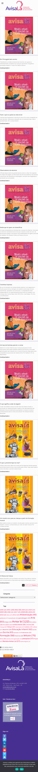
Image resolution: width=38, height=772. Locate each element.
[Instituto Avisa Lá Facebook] (4, 736)
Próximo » (34, 585)
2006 (10, 612)
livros (3, 639)
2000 (3, 610)
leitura (30, 635)
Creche (30, 625)
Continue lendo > (5, 68)
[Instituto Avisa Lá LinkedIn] (4, 743)
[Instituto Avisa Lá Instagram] (4, 746)
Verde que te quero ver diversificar (11, 227)
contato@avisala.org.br (9, 687)
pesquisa (27, 638)
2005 (3, 612)
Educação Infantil (22, 629)
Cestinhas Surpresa (6, 284)
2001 (10, 610)
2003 (25, 610)
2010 (3, 615)
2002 (17, 610)
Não (21, 769)
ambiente (4, 618)
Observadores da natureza (8, 170)
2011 (9, 615)
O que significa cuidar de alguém (10, 404)
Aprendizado (13, 618)
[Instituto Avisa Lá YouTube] (4, 750)
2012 (15, 615)
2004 (31, 610)
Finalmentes (26, 632)
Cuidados (28, 627)
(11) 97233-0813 (10, 689)
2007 (17, 612)
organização (17, 638)
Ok (17, 769)
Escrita (8, 632)
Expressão (17, 632)
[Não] (36, 766)
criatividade (19, 627)
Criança (3, 627)
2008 (24, 612)
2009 (31, 612)
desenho (7, 629)
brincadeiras (7, 624)
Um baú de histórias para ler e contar (11, 345)
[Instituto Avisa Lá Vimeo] (4, 753)
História (19, 636)
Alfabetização (28, 614)
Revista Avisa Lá (11, 641)
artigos (8, 622)
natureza (9, 638)
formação (7, 635)
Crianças (11, 627)
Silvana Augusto (25, 641)
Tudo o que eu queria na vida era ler (11, 115)
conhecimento (18, 625)
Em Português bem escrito (8, 59)
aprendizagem (24, 618)
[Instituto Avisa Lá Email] (4, 757)
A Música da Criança (6, 576)
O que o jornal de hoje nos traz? (10, 463)
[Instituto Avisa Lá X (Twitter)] (4, 739)
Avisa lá (20, 621)
